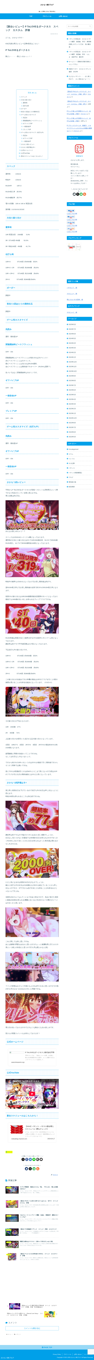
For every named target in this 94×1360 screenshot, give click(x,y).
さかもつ (84, 114)
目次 (29, 93)
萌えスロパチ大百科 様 (75, 299)
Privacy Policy (57, 1354)
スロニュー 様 (72, 293)
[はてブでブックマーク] (30, 1159)
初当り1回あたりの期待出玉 (30, 111)
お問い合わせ (78, 1354)
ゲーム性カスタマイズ (28, 114)
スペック (24, 97)
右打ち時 (26, 106)
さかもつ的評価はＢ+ (28, 147)
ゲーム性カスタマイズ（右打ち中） (33, 132)
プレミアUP (27, 129)
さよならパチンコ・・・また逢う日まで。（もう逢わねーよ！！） (80, 77)
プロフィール (67, 1354)
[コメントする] (41, 1159)
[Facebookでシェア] (26, 1159)
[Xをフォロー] (30, 1168)
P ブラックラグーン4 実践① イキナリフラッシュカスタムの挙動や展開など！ (79, 128)
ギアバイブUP (27, 123)
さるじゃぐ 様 (72, 312)
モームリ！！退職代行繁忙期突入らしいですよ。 (80, 63)
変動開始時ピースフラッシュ (32, 120)
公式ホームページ (27, 150)
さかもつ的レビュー (27, 144)
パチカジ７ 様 (72, 287)
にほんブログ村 (72, 213)
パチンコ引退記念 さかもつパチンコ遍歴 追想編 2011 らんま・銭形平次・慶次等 (80, 54)
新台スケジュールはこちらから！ (32, 156)
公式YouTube (25, 153)
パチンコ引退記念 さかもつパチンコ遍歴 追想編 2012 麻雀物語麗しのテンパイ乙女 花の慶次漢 (80, 43)
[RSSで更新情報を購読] (37, 1168)
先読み (25, 117)
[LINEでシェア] (34, 1159)
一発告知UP (27, 126)
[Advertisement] (32, 74)
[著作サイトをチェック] (26, 1168)
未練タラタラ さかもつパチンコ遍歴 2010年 (80, 70)
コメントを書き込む (32, 1328)
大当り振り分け (26, 100)
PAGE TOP (47, 1347)
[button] (37, 1159)
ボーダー (24, 109)
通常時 (25, 103)
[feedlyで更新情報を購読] (34, 1168)
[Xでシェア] (23, 1159)
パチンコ (10, 1152)
